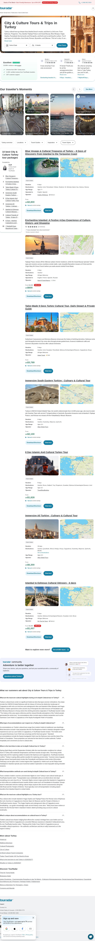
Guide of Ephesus (43, 195)
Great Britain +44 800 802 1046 (9, 913)
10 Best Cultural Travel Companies (11, 853)
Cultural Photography (7, 846)
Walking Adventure (6, 843)
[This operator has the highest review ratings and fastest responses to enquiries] (52, 195)
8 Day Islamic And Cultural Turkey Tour (12, 199)
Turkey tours (14, 12)
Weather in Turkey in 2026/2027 (10, 863)
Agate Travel (41, 355)
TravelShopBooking (43, 490)
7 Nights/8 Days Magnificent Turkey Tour (84, 78)
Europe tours (7, 12)
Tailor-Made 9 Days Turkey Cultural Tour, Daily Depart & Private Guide (12, 188)
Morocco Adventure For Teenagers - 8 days (14, 885)
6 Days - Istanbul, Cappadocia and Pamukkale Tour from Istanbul (66, 78)
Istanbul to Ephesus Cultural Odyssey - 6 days (12, 211)
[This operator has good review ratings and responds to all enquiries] (54, 280)
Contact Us (3, 907)
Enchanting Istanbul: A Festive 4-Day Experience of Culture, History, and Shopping (49, 78)
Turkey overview (7, 142)
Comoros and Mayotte (7, 888)
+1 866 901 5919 (86, 2)
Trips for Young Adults (7, 872)
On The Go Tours (43, 621)
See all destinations (43, 552)
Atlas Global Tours (43, 427)
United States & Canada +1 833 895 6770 (12, 910)
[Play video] (12, 114)
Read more (8, 41)
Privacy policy (29, 934)
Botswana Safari (5, 876)
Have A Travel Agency (44, 280)
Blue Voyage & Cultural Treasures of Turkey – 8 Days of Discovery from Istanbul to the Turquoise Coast (12, 177)
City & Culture (4, 849)
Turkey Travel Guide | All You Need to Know (14, 856)
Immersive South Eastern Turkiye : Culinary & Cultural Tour (12, 194)
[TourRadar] (6, 8)
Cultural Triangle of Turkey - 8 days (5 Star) (12, 216)
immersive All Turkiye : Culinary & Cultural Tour (12, 205)
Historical (3, 839)
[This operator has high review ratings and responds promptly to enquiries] (48, 355)
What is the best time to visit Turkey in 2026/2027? (16, 859)
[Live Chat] (91, 937)
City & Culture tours (23, 12)
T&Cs (23, 934)
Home (1, 12)
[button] (60, 205)
